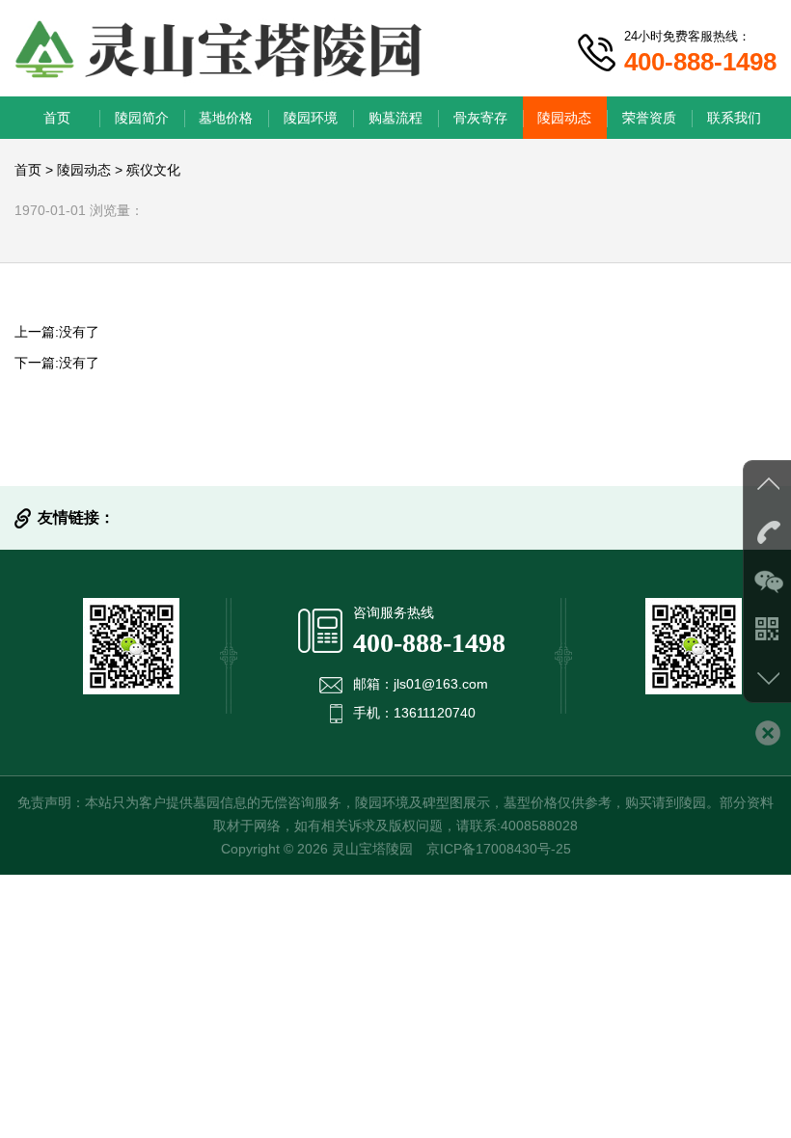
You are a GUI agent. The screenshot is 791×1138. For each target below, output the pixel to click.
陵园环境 (311, 117)
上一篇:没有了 (56, 331)
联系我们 (734, 117)
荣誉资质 (649, 117)
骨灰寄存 (480, 117)
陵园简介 (142, 117)
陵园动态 (564, 117)
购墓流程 (395, 117)
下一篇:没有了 (56, 362)
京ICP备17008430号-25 (498, 848)
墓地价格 (226, 117)
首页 (56, 117)
